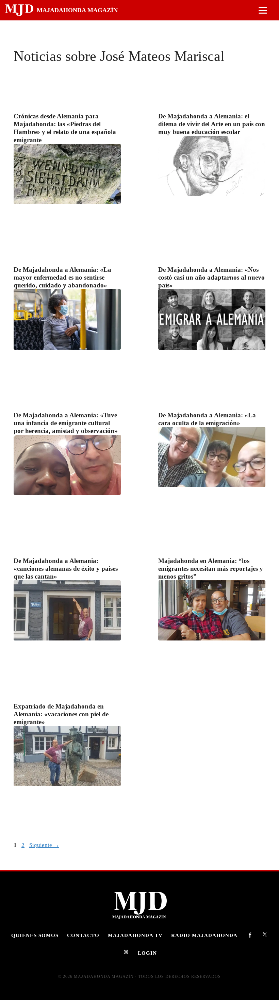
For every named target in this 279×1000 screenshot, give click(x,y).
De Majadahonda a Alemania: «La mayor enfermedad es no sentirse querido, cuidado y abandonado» (62, 277)
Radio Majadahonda (204, 935)
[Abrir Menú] (263, 10)
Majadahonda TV (135, 935)
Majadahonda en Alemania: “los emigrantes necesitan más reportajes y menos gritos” (210, 568)
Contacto (83, 935)
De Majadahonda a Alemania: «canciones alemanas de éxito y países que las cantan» (66, 568)
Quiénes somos (35, 935)
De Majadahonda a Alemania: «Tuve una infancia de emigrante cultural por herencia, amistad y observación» (66, 423)
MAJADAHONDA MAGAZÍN (77, 10)
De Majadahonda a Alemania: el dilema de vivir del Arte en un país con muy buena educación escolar (211, 124)
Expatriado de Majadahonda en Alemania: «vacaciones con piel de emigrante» (61, 714)
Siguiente (44, 845)
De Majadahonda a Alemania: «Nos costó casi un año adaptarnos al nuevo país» (211, 277)
